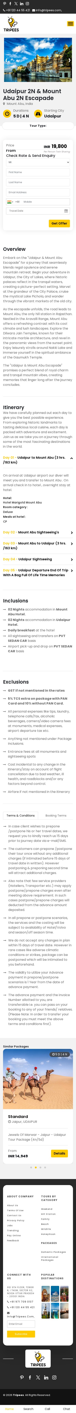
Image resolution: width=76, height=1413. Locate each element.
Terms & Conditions (20, 816)
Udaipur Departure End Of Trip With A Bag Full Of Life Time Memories (35, 572)
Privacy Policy (16, 1220)
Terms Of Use (15, 1210)
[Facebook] (10, 3)
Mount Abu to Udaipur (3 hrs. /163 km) (34, 545)
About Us (12, 1205)
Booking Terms (56, 816)
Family (45, 1219)
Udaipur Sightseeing (27, 559)
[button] (31, 1167)
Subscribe (21, 1334)
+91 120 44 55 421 (22, 1307)
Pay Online (14, 1235)
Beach (45, 1224)
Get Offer (59, 223)
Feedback (13, 1240)
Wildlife (46, 1229)
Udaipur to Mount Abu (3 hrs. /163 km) (34, 460)
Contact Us (14, 1215)
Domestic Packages (53, 1252)
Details (59, 1153)
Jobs (10, 1225)
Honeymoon (48, 1234)
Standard (18, 1116)
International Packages (49, 1259)
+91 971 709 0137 (21, 1301)
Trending (13, 1230)
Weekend (46, 1209)
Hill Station (48, 1214)
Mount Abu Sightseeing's (31, 532)
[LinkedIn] (21, 3)
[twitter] (16, 3)
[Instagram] (27, 3)
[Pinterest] (4, 3)
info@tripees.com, (48, 10)
